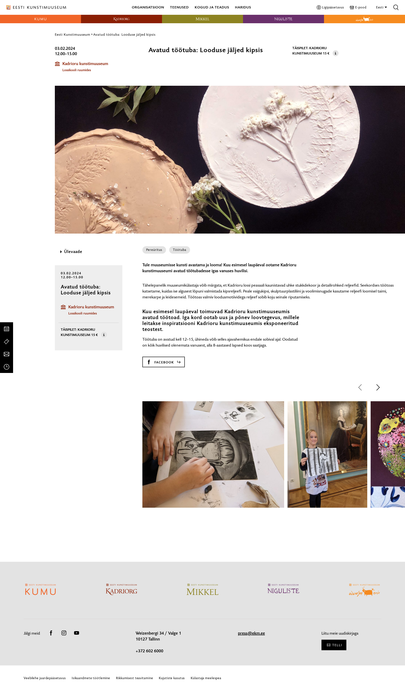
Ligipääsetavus (333, 7)
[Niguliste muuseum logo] (283, 19)
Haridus (243, 7)
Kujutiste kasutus (172, 678)
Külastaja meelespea (206, 678)
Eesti (380, 7)
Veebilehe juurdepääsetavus (45, 678)
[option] (213, 458)
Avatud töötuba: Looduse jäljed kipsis (124, 34)
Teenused (179, 7)
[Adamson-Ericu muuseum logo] (364, 19)
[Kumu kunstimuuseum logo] (40, 19)
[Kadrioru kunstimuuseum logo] (121, 19)
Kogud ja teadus (212, 7)
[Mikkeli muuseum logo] (202, 19)
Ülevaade (73, 251)
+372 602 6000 (149, 651)
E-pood (360, 7)
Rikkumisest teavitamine (134, 678)
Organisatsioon (148, 7)
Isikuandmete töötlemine (91, 678)
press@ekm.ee (251, 633)
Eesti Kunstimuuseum (72, 34)
